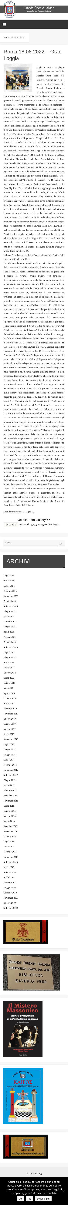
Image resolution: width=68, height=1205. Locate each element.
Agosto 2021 (9, 693)
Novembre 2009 (11, 898)
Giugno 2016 (9, 811)
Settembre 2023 (11, 647)
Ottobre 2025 (10, 601)
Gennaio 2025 (10, 621)
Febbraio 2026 (10, 591)
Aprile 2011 (9, 877)
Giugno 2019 (9, 724)
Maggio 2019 (9, 729)
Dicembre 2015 (10, 826)
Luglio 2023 (9, 652)
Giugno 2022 (9, 683)
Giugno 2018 (9, 749)
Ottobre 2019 (10, 719)
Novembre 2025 (11, 596)
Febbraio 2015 (10, 852)
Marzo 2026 (9, 586)
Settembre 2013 (11, 862)
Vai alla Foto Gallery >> (34, 520)
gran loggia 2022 (44, 524)
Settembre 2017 (11, 775)
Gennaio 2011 (10, 882)
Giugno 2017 (9, 780)
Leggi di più (43, 1198)
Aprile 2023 (9, 662)
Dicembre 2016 (10, 795)
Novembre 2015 (11, 831)
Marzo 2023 (9, 668)
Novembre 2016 (11, 801)
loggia (56, 524)
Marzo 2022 (9, 688)
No (29, 1198)
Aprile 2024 (9, 632)
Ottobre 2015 (10, 836)
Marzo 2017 (9, 785)
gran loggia (28, 524)
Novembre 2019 (11, 714)
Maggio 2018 (9, 755)
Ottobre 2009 (10, 903)
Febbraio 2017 (10, 790)
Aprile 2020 (9, 703)
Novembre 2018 (11, 739)
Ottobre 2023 (10, 642)
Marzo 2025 (9, 616)
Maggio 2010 (9, 887)
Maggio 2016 (9, 816)
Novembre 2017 (11, 770)
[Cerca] (60, 544)
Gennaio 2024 (10, 637)
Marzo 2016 (9, 821)
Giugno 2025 (9, 611)
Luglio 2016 (9, 806)
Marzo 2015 (9, 847)
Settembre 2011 (11, 872)
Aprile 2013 (9, 867)
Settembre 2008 (11, 908)
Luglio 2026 (9, 575)
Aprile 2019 (9, 734)
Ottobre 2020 (10, 698)
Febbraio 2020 (10, 708)
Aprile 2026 (9, 580)
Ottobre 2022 (10, 673)
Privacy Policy (33, 1173)
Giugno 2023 (9, 657)
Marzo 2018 (9, 760)
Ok (20, 1198)
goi (20, 524)
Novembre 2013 (11, 857)
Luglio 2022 (9, 678)
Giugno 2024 (9, 627)
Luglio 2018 (9, 744)
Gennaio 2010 (10, 893)
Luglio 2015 (9, 841)
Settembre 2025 (11, 606)
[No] (63, 1191)
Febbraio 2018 (10, 765)
